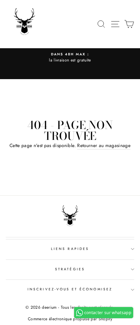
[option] (70, 58)
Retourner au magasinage (103, 145)
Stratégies (70, 269)
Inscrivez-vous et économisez (70, 289)
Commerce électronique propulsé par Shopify (70, 319)
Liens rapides (70, 248)
